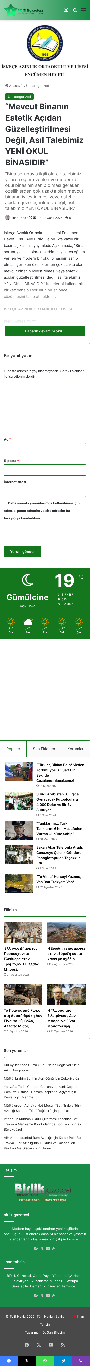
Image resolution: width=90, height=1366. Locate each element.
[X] (42, 1249)
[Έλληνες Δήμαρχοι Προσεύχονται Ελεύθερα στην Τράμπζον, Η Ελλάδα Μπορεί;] (23, 933)
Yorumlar (76, 748)
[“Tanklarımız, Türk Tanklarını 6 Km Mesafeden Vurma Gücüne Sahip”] (19, 830)
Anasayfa (16, 86)
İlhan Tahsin (20, 218)
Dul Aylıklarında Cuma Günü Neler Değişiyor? (38, 1065)
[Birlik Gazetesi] (24, 10)
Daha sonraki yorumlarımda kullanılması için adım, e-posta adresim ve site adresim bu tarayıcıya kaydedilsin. (42, 510)
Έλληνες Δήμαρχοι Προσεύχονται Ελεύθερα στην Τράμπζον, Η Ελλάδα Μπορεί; (22, 959)
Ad (7, 440)
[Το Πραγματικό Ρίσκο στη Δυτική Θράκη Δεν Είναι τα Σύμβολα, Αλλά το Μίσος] (23, 995)
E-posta (11, 461)
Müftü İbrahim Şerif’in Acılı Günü (29, 1078)
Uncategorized (37, 86)
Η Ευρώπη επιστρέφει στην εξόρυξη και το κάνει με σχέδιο (66, 953)
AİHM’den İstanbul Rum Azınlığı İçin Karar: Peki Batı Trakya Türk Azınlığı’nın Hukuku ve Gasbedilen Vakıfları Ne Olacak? (43, 1143)
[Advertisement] (45, 688)
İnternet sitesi (15, 482)
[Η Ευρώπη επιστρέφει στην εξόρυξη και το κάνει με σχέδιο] (67, 933)
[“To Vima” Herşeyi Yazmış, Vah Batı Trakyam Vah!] (19, 883)
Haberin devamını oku (44, 331)
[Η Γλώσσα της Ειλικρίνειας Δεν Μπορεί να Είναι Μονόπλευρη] (67, 995)
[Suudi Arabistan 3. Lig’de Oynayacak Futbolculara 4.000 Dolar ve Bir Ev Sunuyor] (19, 801)
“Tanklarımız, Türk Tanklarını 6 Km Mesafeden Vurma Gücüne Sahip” (59, 828)
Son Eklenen (44, 748)
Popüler (13, 748)
